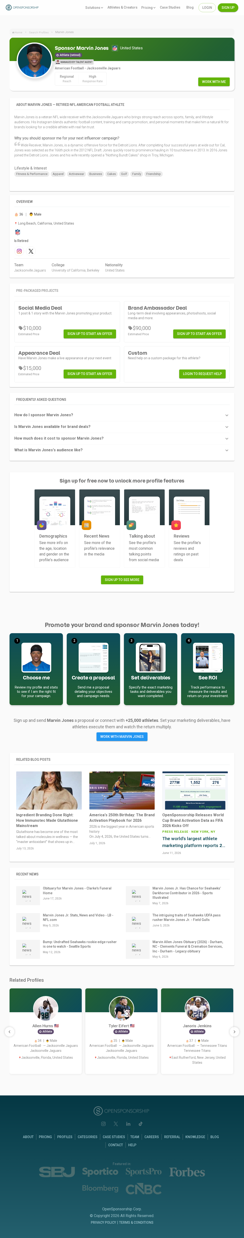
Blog (214, 1137)
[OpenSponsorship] (29, 7)
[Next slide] (234, 1032)
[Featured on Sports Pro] (144, 1172)
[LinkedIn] (128, 1124)
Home (18, 32)
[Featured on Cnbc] (144, 1188)
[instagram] (19, 251)
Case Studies (114, 1137)
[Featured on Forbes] (187, 1171)
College (58, 265)
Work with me (214, 82)
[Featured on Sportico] (100, 1172)
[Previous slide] (9, 1032)
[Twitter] (116, 1124)
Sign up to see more (122, 580)
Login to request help (202, 374)
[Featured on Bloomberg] (100, 1188)
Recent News (27, 874)
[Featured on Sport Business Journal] (57, 1172)
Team (18, 265)
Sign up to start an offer (89, 334)
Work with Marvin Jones (122, 737)
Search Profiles (39, 32)
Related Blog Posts (33, 759)
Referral (172, 1137)
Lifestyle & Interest (30, 168)
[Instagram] (103, 1124)
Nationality (114, 265)
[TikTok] (140, 1124)
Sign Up (228, 8)
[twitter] (31, 251)
